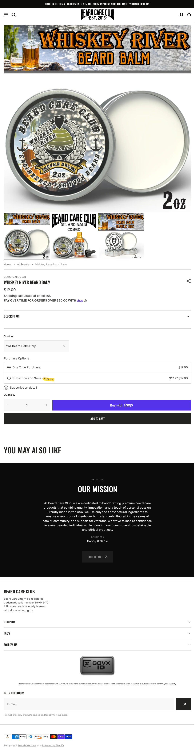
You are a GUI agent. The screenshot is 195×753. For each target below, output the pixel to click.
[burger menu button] (6, 14)
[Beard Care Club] (97, 14)
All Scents (23, 264)
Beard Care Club (27, 745)
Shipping (10, 296)
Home (7, 264)
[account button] (181, 14)
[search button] (13, 14)
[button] (189, 14)
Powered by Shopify (53, 745)
